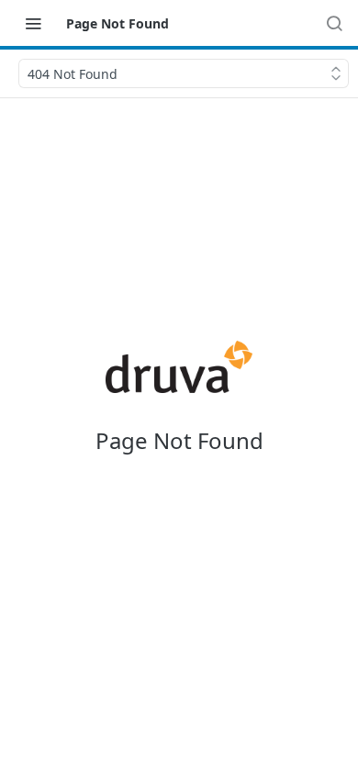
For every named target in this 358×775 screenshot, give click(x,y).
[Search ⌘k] (334, 23)
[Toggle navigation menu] (33, 23)
